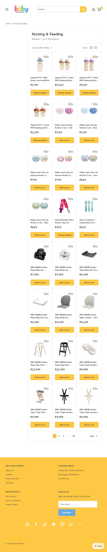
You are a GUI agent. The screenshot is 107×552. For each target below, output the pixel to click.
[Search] (83, 9)
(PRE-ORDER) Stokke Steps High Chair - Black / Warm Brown (64, 363)
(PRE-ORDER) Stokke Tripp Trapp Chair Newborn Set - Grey (39, 411)
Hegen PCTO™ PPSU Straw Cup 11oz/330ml (40, 78)
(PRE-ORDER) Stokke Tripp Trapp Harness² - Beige (89, 411)
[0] (99, 9)
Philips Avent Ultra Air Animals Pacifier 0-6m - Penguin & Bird (64, 173)
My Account (11, 496)
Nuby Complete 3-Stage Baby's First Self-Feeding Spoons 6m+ (88, 221)
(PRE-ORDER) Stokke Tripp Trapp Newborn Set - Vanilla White (89, 363)
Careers (9, 474)
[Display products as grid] (91, 47)
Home (8, 23)
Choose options (40, 93)
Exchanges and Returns (68, 474)
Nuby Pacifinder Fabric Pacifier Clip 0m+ (64, 221)
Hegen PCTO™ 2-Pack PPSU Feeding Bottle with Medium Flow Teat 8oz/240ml (64, 79)
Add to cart (64, 140)
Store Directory (12, 478)
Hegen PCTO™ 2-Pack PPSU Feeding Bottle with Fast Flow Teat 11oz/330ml (89, 79)
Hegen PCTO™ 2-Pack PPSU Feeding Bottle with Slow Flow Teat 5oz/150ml (40, 126)
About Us (10, 470)
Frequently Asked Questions (71, 470)
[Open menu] (7, 9)
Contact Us (63, 478)
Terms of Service (13, 500)
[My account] (93, 9)
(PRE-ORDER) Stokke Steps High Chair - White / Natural (39, 363)
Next (92, 436)
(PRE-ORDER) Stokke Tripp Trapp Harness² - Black (64, 411)
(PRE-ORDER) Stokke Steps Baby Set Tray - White (40, 316)
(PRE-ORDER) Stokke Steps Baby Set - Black (39, 268)
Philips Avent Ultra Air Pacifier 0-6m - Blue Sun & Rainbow (40, 221)
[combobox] (58, 9)
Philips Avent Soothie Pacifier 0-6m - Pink (64, 126)
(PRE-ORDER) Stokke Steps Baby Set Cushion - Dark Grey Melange (64, 316)
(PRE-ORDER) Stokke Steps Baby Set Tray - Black (89, 268)
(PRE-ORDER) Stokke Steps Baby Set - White (63, 268)
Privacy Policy (12, 504)
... (68, 436)
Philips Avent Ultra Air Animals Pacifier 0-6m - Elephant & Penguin (40, 173)
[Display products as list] (96, 47)
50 (74, 436)
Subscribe (67, 512)
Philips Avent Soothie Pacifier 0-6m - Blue (89, 126)
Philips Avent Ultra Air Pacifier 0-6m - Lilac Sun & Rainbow (89, 173)
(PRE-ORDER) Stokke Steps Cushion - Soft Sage (89, 316)
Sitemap (9, 482)
